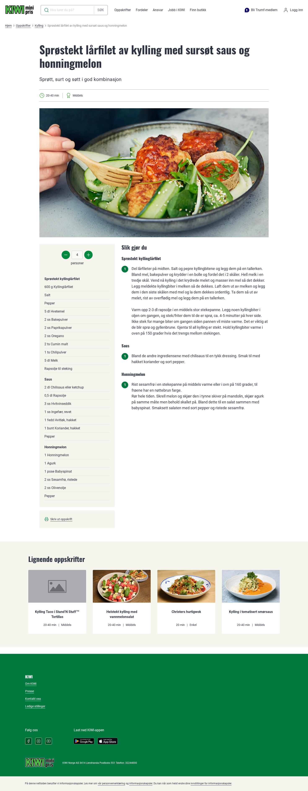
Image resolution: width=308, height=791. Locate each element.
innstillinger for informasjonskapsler (211, 783)
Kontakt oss (33, 698)
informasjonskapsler (140, 783)
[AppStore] (107, 741)
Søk (100, 10)
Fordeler (142, 10)
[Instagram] (38, 741)
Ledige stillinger (35, 706)
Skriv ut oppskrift (61, 519)
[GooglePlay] (84, 741)
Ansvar (158, 10)
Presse (29, 691)
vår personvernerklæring (111, 783)
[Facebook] (28, 741)
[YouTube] (48, 741)
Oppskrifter (122, 10)
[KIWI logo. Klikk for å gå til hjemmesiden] (19, 10)
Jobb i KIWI (176, 10)
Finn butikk (198, 10)
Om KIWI (30, 683)
